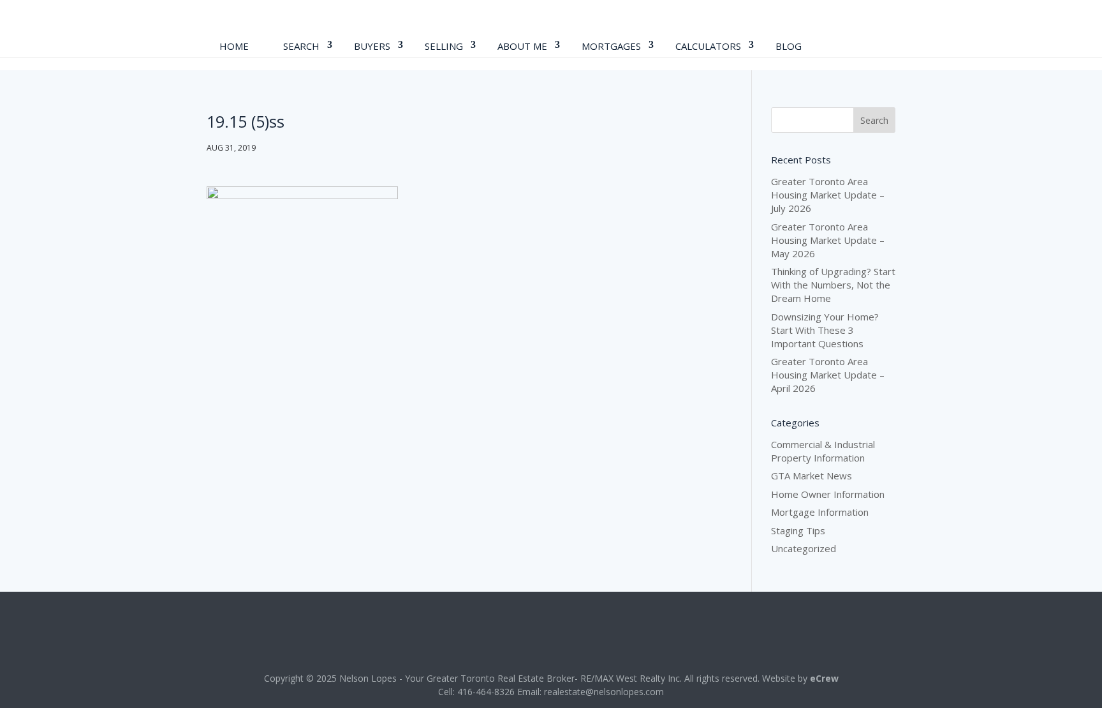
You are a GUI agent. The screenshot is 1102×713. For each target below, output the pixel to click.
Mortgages (611, 46)
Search (301, 46)
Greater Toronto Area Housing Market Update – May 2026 (828, 240)
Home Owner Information (828, 494)
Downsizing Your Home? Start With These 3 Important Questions (825, 330)
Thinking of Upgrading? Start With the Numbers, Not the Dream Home (833, 284)
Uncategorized (803, 548)
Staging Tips (798, 530)
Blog (788, 46)
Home (234, 46)
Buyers (372, 46)
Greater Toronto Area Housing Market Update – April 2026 (828, 374)
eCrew (824, 678)
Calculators (708, 46)
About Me (522, 46)
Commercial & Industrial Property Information (823, 451)
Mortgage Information (820, 512)
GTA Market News (811, 475)
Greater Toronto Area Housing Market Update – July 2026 (828, 194)
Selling (444, 46)
